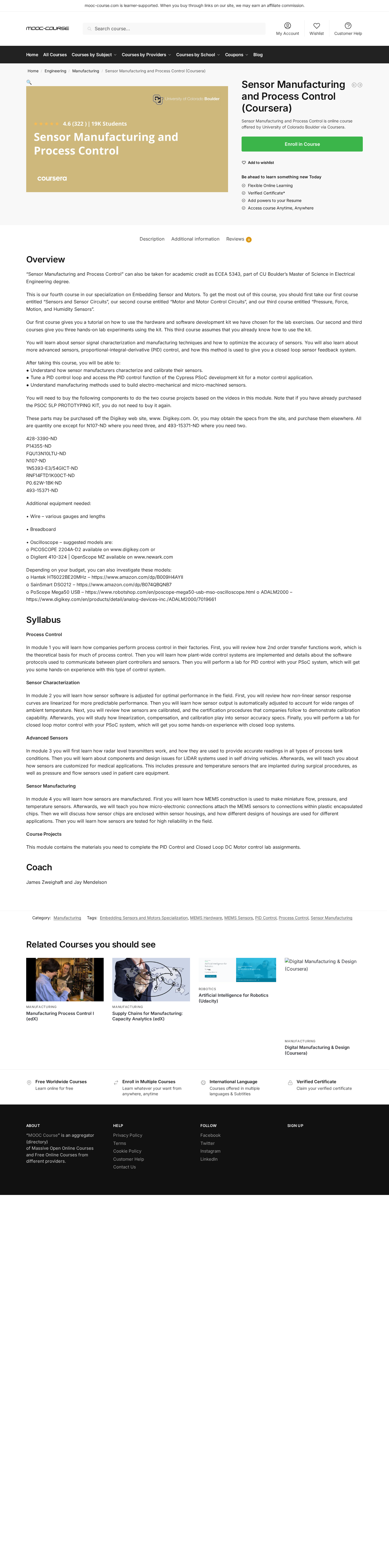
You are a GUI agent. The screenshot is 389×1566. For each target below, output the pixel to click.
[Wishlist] (95, 966)
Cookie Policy (127, 1151)
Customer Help (348, 33)
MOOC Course (43, 1135)
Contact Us (124, 1167)
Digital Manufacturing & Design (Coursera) (317, 1050)
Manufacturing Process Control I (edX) (60, 1016)
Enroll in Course (302, 144)
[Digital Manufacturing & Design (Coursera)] (360, 85)
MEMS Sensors (238, 917)
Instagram (210, 1151)
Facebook (210, 1135)
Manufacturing (85, 71)
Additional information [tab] (195, 239)
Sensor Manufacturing (331, 917)
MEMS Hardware (206, 917)
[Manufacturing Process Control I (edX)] (65, 979)
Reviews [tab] (238, 239)
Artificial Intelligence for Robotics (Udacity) (233, 998)
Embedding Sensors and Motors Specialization (144, 917)
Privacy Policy (127, 1135)
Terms (119, 1143)
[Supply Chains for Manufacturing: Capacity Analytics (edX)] (354, 85)
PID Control (265, 917)
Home (33, 71)
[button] (29, 82)
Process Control (293, 917)
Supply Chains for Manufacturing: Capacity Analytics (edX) (147, 1016)
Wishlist (317, 33)
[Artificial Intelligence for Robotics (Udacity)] (237, 971)
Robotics (207, 989)
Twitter (207, 1143)
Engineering (55, 71)
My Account (287, 33)
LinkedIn (209, 1159)
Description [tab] (152, 239)
